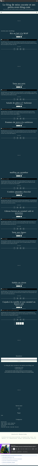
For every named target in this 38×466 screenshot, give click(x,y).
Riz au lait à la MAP (19, 33)
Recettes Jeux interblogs (19, 85)
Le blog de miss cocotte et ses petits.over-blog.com (19, 5)
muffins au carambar (19, 172)
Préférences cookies (33, 438)
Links (2, 415)
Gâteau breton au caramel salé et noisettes (19, 212)
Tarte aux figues (19, 232)
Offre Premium (20, 438)
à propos (26, 451)
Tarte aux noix (19, 83)
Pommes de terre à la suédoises (19, 122)
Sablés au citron (19, 282)
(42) (3, 425)
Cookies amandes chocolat (19, 192)
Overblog (25, 434)
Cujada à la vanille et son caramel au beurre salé (19, 303)
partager (20, 451)
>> (22, 323)
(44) (8, 423)
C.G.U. (8, 438)
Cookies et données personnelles (26, 438)
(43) (7, 424)
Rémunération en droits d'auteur (13, 438)
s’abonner (14, 451)
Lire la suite (19, 46)
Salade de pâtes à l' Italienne (19, 103)
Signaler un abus (4, 438)
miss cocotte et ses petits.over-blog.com (17, 372)
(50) (3, 421)
